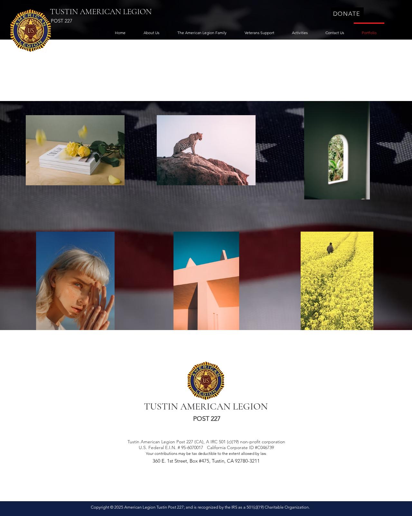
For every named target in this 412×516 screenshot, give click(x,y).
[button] (151, 30)
